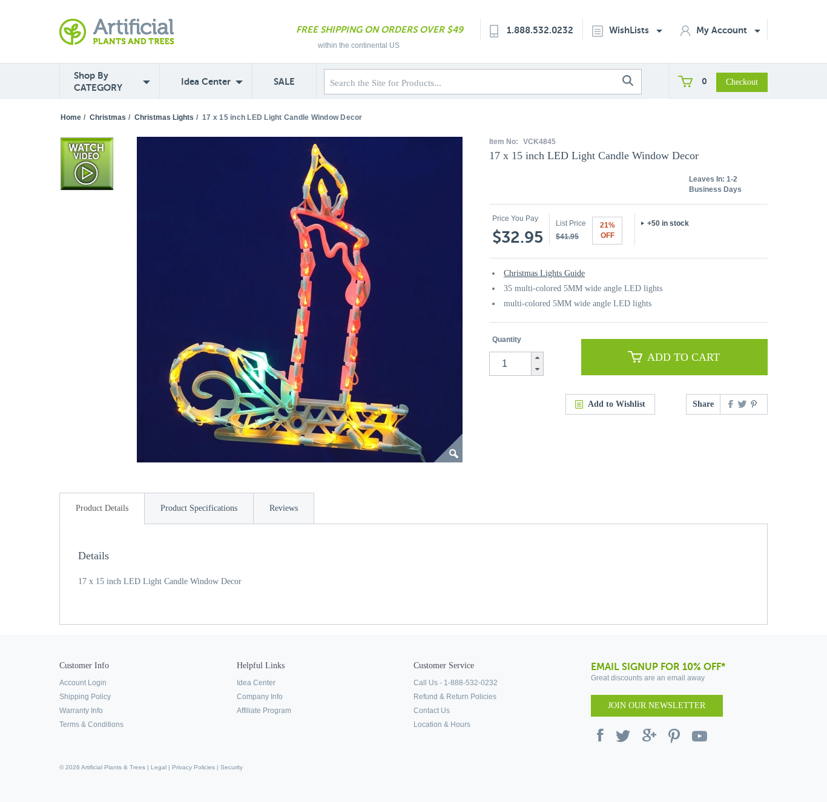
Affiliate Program (264, 710)
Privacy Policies (193, 767)
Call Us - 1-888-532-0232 (456, 683)
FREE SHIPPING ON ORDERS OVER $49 (379, 29)
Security (231, 767)
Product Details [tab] (102, 508)
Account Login (83, 683)
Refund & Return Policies (455, 696)
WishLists (630, 30)
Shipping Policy (85, 696)
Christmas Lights (164, 117)
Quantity (506, 339)
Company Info (260, 696)
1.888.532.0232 (540, 30)
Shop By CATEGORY (98, 81)
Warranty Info (81, 710)
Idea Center (206, 81)
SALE (284, 81)
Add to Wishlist (616, 404)
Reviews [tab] (283, 508)
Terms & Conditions (91, 724)
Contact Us (432, 710)
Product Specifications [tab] (198, 508)
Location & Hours (442, 724)
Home (71, 117)
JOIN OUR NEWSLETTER (656, 705)
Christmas (108, 117)
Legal (158, 767)
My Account (723, 30)
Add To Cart (683, 357)
